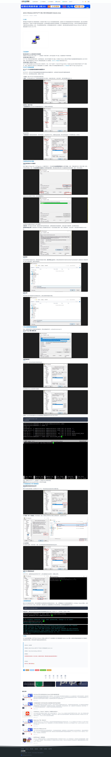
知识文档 (65, 1)
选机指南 (36, 748)
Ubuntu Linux (43, 670)
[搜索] (83, 2)
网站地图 (31, 748)
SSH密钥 (37, 670)
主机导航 (58, 1)
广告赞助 (40, 748)
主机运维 (31, 15)
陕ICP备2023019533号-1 (27, 755)
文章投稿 (45, 748)
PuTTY (27, 670)
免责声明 (50, 748)
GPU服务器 (51, 1)
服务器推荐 (36, 1)
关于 (71, 1)
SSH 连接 (32, 670)
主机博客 (22, 748)
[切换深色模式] (85, 2)
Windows (49, 670)
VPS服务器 (43, 1)
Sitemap (27, 748)
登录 (88, 1)
